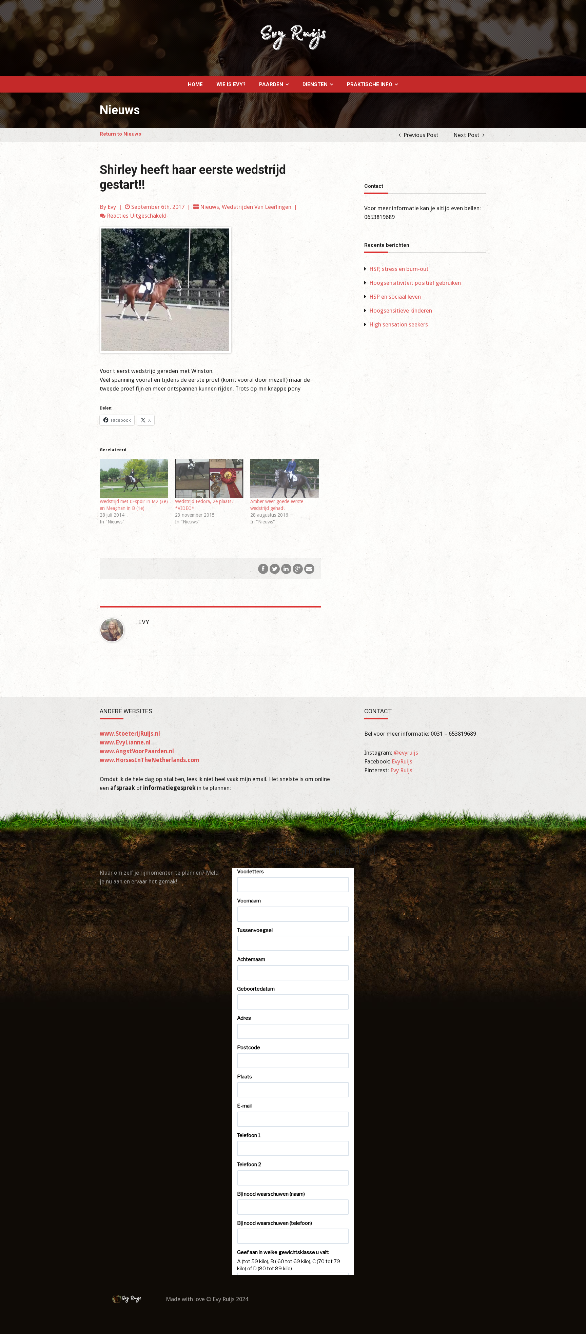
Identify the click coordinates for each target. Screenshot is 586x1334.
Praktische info (369, 84)
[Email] (309, 568)
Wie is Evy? (231, 84)
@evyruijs (406, 752)
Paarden (271, 84)
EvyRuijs (402, 761)
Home (195, 84)
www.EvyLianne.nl (125, 742)
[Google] (298, 568)
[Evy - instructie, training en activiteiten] (293, 37)
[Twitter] (275, 568)
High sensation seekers (398, 324)
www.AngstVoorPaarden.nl (137, 751)
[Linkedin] (286, 568)
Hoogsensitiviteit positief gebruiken (415, 282)
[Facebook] (263, 568)
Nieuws (209, 206)
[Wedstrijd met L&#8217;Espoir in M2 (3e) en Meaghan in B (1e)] (134, 478)
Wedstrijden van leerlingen (256, 206)
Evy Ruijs (401, 770)
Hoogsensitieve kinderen (400, 310)
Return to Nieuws (120, 134)
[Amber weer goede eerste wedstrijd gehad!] (284, 478)
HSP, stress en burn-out (399, 268)
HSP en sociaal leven (395, 296)
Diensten (315, 84)
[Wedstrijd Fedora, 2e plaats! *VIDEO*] (209, 478)
